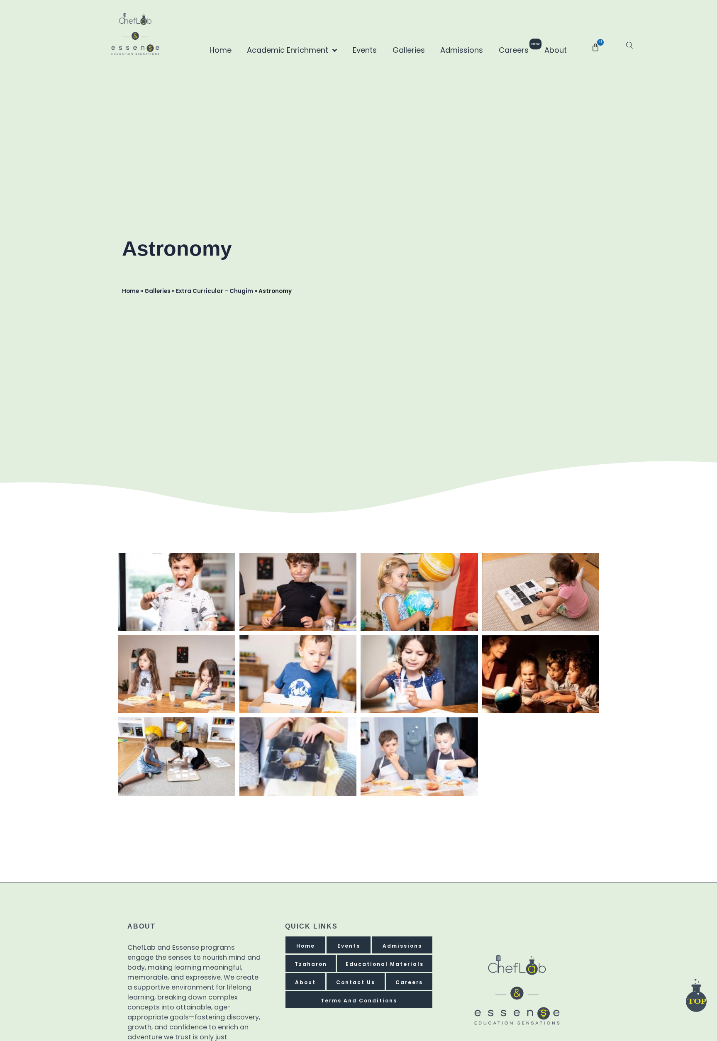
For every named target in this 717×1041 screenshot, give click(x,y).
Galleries (409, 50)
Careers (517, 48)
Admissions (461, 50)
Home (221, 50)
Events (365, 50)
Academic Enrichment (287, 50)
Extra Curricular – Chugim (214, 291)
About (555, 50)
